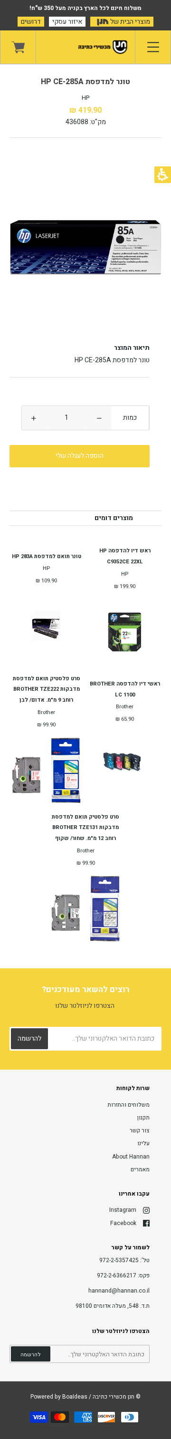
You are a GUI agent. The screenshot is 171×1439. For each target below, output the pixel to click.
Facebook (123, 1223)
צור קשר (140, 1130)
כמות (130, 418)
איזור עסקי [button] (67, 22)
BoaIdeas (74, 1396)
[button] (99, 418)
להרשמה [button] (30, 1355)
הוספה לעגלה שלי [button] (80, 456)
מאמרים (140, 1169)
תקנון (143, 1117)
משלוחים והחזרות (128, 1105)
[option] (85, 247)
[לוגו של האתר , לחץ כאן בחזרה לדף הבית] (85, 47)
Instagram (122, 1210)
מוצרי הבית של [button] (129, 22)
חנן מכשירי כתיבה (113, 1396)
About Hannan (131, 1156)
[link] (18, 47)
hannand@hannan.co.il (119, 1290)
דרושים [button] (31, 22)
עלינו (143, 1143)
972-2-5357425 (119, 1260)
